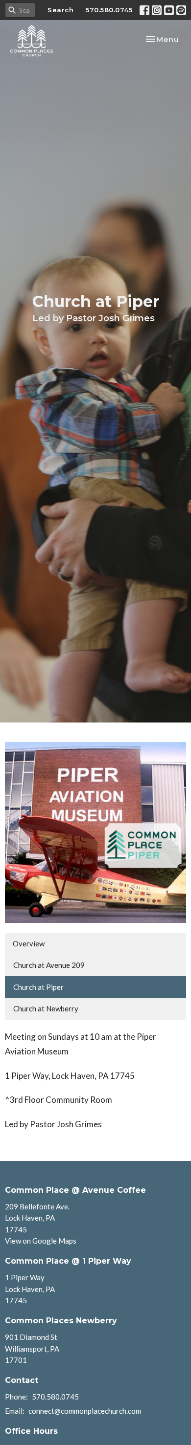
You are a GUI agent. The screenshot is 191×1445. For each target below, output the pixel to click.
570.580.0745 (109, 10)
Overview (29, 943)
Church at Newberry (45, 1008)
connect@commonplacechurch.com (84, 1410)
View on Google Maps (40, 1240)
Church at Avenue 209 (49, 965)
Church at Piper (38, 987)
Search (60, 10)
